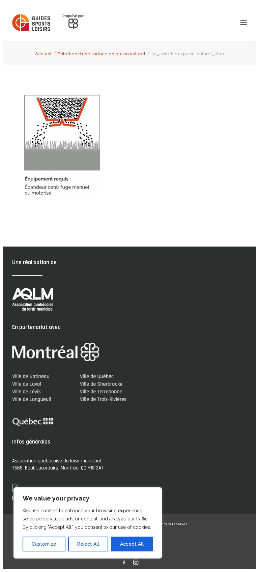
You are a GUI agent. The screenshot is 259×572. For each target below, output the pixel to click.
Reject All (88, 544)
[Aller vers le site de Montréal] (55, 352)
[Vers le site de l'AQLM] (69, 22)
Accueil (43, 53)
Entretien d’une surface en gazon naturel (101, 53)
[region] (87, 523)
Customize (44, 544)
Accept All (132, 544)
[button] (243, 22)
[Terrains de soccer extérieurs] (31, 22)
